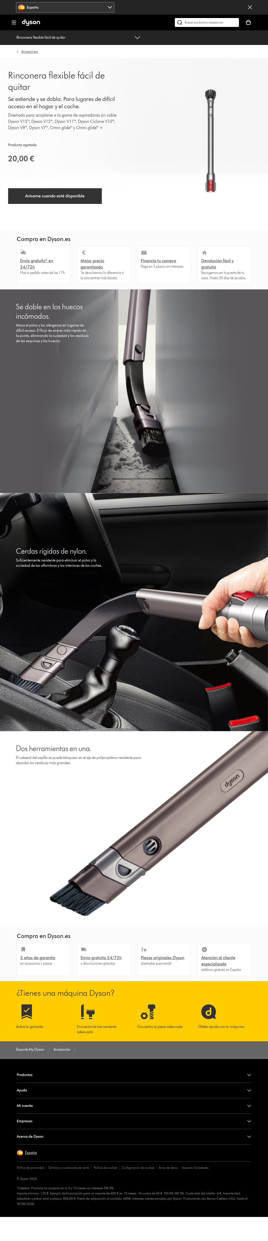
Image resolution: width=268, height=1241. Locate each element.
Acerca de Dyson (30, 1136)
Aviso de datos (168, 1168)
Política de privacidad (30, 1168)
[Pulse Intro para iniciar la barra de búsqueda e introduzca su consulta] (207, 22)
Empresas (24, 1121)
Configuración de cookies (138, 1168)
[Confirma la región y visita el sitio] (250, 7)
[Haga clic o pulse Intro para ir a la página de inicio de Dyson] (31, 24)
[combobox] (65, 7)
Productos (24, 1075)
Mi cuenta (25, 1105)
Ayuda (22, 1090)
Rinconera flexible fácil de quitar (40, 37)
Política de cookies (105, 1168)
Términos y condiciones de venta (68, 1168)
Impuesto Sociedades (195, 1168)
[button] (27, 1153)
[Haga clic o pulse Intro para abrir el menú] (13, 22)
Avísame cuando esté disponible (55, 195)
